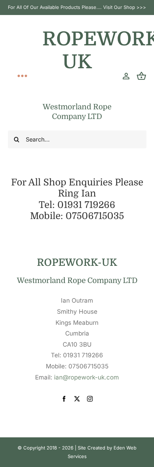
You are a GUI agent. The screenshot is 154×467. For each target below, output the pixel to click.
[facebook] (64, 399)
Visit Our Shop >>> (124, 7)
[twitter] (77, 399)
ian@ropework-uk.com (86, 377)
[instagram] (90, 399)
